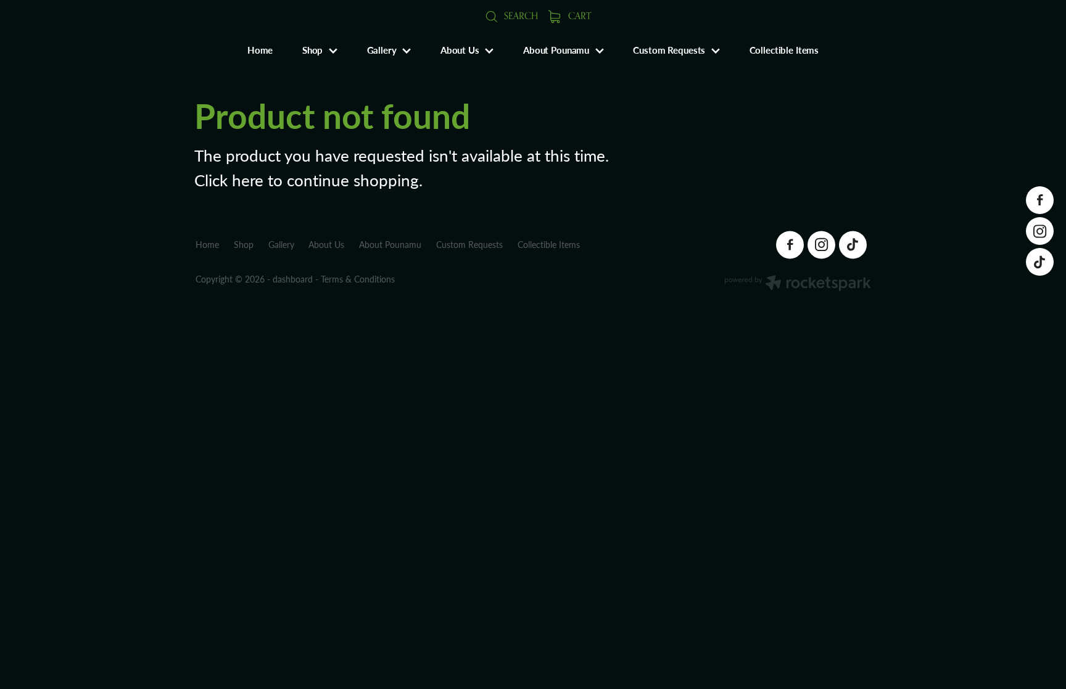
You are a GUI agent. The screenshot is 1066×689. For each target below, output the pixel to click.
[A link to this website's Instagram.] (1040, 231)
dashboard (293, 279)
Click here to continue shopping (306, 180)
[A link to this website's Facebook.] (1040, 200)
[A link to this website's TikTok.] (1040, 262)
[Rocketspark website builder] (797, 284)
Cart (578, 16)
